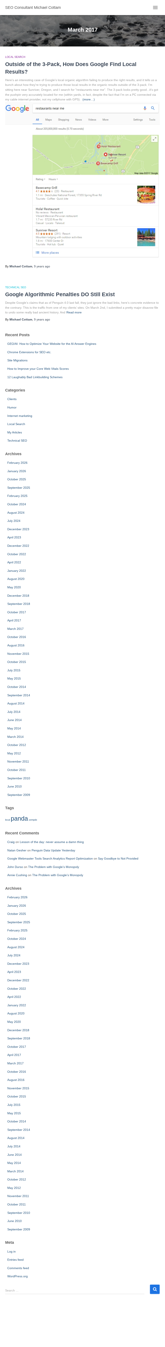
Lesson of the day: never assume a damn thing (52, 842)
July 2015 (13, 670)
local (7, 819)
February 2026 (17, 462)
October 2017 (16, 612)
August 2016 (15, 645)
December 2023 (18, 529)
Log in (11, 1251)
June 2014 (14, 720)
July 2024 (13, 520)
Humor (12, 407)
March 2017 (15, 628)
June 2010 (14, 786)
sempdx (33, 819)
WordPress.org (17, 1276)
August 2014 (15, 703)
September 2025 (18, 487)
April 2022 (14, 562)
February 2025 (17, 496)
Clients (12, 399)
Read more (74, 312)
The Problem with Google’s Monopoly (53, 867)
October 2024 (16, 504)
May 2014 (14, 728)
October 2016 (16, 637)
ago (42, 266)
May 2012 (14, 753)
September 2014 (18, 695)
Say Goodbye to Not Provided (118, 858)
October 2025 (16, 479)
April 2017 (14, 620)
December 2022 (18, 545)
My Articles (14, 432)
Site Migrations (17, 360)
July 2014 (13, 712)
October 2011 (16, 770)
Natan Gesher (16, 850)
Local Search (15, 57)
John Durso (15, 867)
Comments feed (18, 1268)
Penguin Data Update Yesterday (53, 850)
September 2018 (18, 604)
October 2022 (16, 554)
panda (19, 818)
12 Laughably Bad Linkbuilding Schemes (35, 377)
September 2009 (18, 795)
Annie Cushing (17, 875)
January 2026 (16, 471)
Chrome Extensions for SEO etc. (29, 352)
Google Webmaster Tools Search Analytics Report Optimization (50, 858)
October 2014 (16, 687)
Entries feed (15, 1259)
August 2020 (15, 579)
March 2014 (15, 736)
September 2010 (18, 778)
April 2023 (14, 537)
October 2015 (16, 662)
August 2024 (15, 512)
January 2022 (16, 570)
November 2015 (18, 653)
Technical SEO (15, 287)
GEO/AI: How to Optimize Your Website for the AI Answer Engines (51, 343)
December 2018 (18, 595)
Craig (11, 842)
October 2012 (16, 745)
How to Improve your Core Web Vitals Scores (38, 368)
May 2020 (14, 587)
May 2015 (14, 678)
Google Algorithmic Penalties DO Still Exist (60, 294)
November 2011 (18, 761)
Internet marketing (19, 416)
